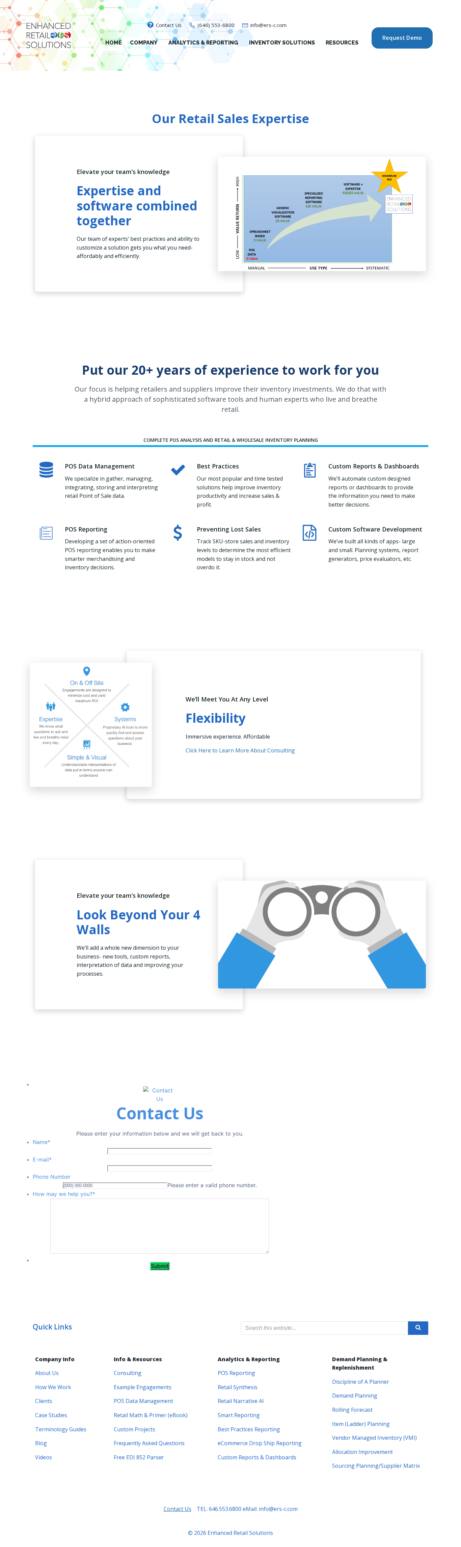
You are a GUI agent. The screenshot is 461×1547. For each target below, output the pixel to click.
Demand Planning (354, 1395)
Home (113, 42)
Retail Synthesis (237, 1387)
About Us (47, 1373)
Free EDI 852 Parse (137, 1457)
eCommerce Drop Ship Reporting (260, 1443)
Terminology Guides (60, 1429)
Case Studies (51, 1415)
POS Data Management (143, 1401)
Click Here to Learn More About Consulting (240, 750)
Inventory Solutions (282, 42)
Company (144, 42)
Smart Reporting (239, 1415)
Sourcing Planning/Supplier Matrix (376, 1465)
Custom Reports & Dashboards (257, 1457)
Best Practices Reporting (249, 1429)
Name (41, 1142)
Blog (41, 1443)
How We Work (53, 1387)
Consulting (127, 1373)
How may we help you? (64, 1194)
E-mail (42, 1159)
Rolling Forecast (352, 1409)
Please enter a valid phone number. (212, 1185)
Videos (43, 1457)
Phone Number (52, 1176)
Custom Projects (134, 1429)
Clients (43, 1401)
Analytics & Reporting (203, 42)
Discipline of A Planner (360, 1381)
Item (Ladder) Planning (361, 1424)
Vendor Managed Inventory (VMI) (374, 1437)
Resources (342, 42)
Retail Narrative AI (241, 1401)
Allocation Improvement (362, 1452)
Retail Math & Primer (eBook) (151, 1415)
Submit (160, 1266)
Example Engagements (142, 1387)
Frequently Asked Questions (149, 1443)
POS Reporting (236, 1373)
